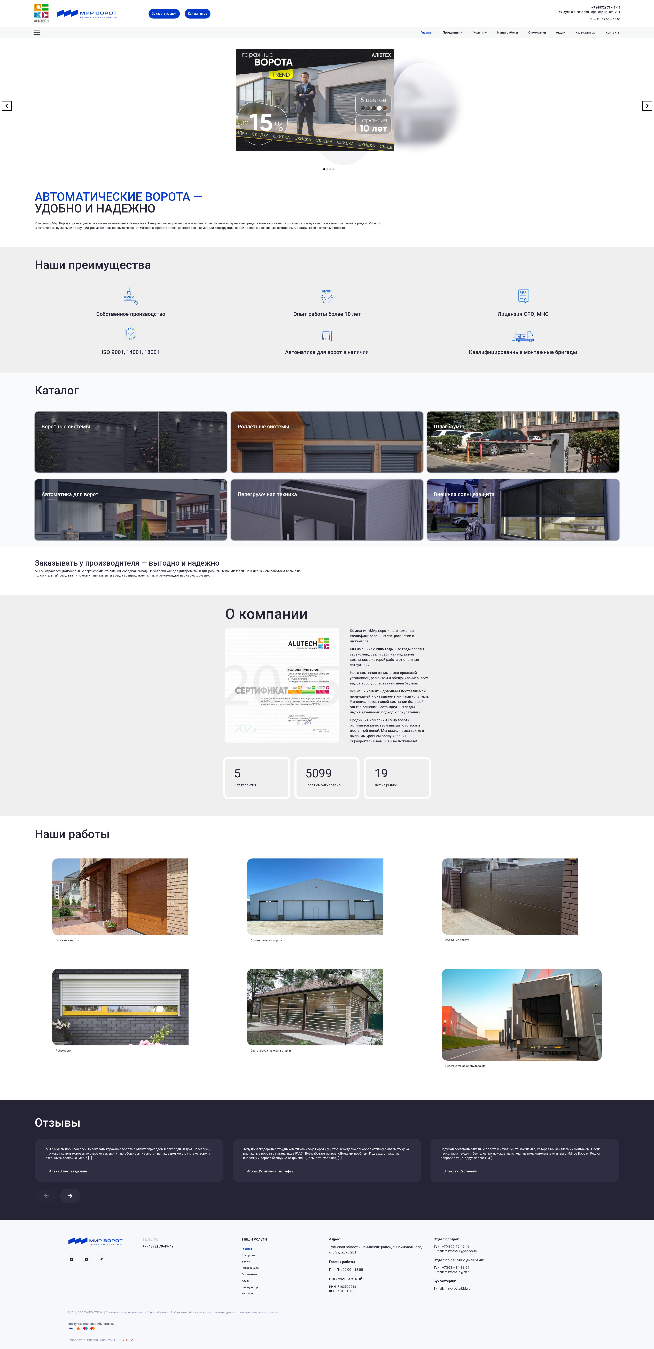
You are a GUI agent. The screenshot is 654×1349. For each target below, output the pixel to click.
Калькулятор (250, 1287)
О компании (249, 1274)
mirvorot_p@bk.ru (452, 1272)
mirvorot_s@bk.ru (452, 1288)
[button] (70, 1196)
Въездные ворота (457, 940)
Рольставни (63, 1050)
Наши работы (250, 1267)
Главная (247, 1248)
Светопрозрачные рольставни (271, 1050)
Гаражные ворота (67, 940)
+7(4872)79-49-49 (451, 1247)
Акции (246, 1280)
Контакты (248, 1293)
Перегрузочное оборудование (465, 1066)
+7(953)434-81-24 (451, 1267)
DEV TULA (125, 1340)
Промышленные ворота (266, 940)
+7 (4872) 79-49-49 (605, 7)
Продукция (248, 1255)
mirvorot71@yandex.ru (455, 1251)
